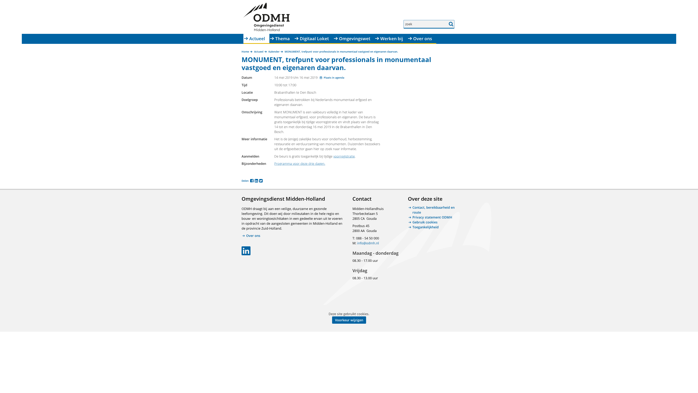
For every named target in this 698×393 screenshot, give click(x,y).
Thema (282, 38)
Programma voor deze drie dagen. (299, 163)
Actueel (257, 38)
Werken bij (391, 38)
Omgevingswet (354, 38)
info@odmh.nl (368, 243)
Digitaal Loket (314, 38)
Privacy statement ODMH (432, 217)
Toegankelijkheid (425, 227)
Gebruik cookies (425, 222)
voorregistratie (344, 156)
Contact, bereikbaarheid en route (433, 210)
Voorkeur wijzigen (349, 320)
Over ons (422, 38)
